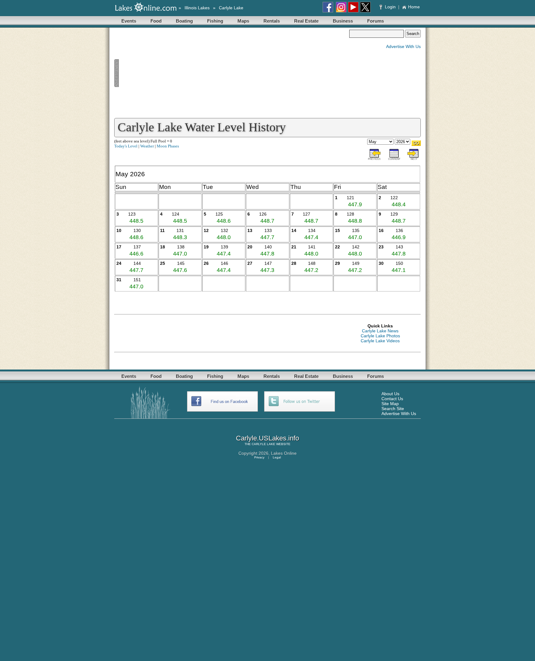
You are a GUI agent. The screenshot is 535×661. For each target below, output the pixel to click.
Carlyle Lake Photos (380, 335)
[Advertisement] (231, 73)
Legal (277, 457)
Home (414, 6)
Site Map (390, 403)
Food (156, 21)
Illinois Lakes (197, 7)
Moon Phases (168, 146)
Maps (243, 21)
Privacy (259, 457)
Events (128, 21)
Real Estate (306, 21)
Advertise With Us (403, 46)
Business (343, 21)
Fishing (215, 21)
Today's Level (125, 146)
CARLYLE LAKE (263, 444)
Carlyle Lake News (380, 330)
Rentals (271, 21)
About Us (390, 393)
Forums (375, 21)
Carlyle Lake (231, 7)
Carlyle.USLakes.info (267, 438)
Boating (184, 21)
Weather (147, 146)
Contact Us (392, 398)
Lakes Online (284, 453)
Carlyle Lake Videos (380, 340)
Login (390, 6)
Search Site (392, 408)
